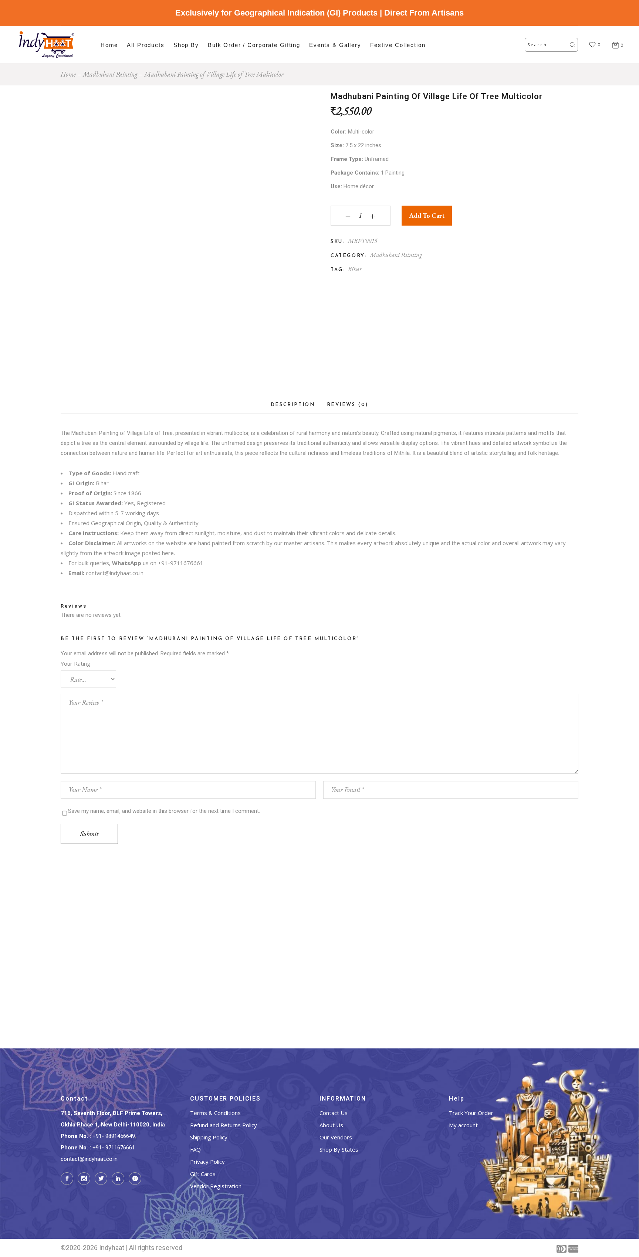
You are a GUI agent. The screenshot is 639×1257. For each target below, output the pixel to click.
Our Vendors (336, 1137)
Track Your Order (471, 1112)
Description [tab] (293, 404)
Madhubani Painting (396, 255)
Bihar (355, 269)
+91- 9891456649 (113, 1136)
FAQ (195, 1149)
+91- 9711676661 (113, 1147)
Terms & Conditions (215, 1112)
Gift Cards (203, 1173)
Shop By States (339, 1149)
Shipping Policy (208, 1137)
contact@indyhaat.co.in (114, 573)
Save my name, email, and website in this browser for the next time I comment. (164, 811)
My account (463, 1125)
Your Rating (75, 663)
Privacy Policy (207, 1161)
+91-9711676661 (180, 563)
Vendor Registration (215, 1186)
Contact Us (334, 1112)
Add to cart (426, 215)
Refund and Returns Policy (223, 1125)
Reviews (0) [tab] (348, 404)
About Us (331, 1125)
